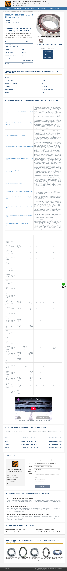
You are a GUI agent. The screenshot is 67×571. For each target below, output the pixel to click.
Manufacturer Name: (10, 61)
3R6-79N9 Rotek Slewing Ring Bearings (15, 135)
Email (29, 460)
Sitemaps (20, 568)
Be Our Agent (47, 57)
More (34, 535)
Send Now (42, 486)
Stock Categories (17, 8)
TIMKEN (7, 444)
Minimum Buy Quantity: (11, 55)
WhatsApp (47, 54)
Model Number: (9, 44)
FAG (35, 441)
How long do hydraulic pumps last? (18, 506)
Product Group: (9, 52)
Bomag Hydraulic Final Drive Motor (34, 13)
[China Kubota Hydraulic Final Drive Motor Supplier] (8, 3)
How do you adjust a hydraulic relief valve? (20, 498)
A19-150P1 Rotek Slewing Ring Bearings (15, 183)
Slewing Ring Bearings (15, 11)
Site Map (15, 568)
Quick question (30, 470)
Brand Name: (8, 42)
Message (30, 473)
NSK (6, 438)
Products (8, 11)
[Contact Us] (63, 285)
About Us (5, 568)
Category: (7, 58)
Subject (30, 466)
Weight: (7, 63)
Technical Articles (29, 8)
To (29, 463)
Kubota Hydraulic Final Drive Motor (43, 8)
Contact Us (10, 568)
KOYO (35, 444)
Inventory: (7, 49)
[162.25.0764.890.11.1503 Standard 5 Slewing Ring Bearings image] (48, 25)
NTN (6, 441)
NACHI (7, 448)
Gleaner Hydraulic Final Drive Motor (56, 8)
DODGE (36, 448)
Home (8, 8)
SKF (35, 438)
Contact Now (48, 51)
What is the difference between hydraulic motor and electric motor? (28, 514)
